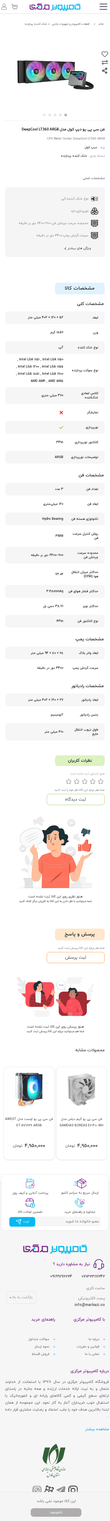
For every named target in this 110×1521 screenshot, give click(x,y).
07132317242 (93, 1276)
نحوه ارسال (42, 1347)
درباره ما (94, 1339)
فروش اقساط (41, 1354)
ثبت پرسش (75, 958)
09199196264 (61, 1276)
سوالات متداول (39, 1339)
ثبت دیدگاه (75, 799)
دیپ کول (91, 147)
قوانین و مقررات (88, 1347)
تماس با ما (92, 1354)
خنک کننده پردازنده (74, 156)
